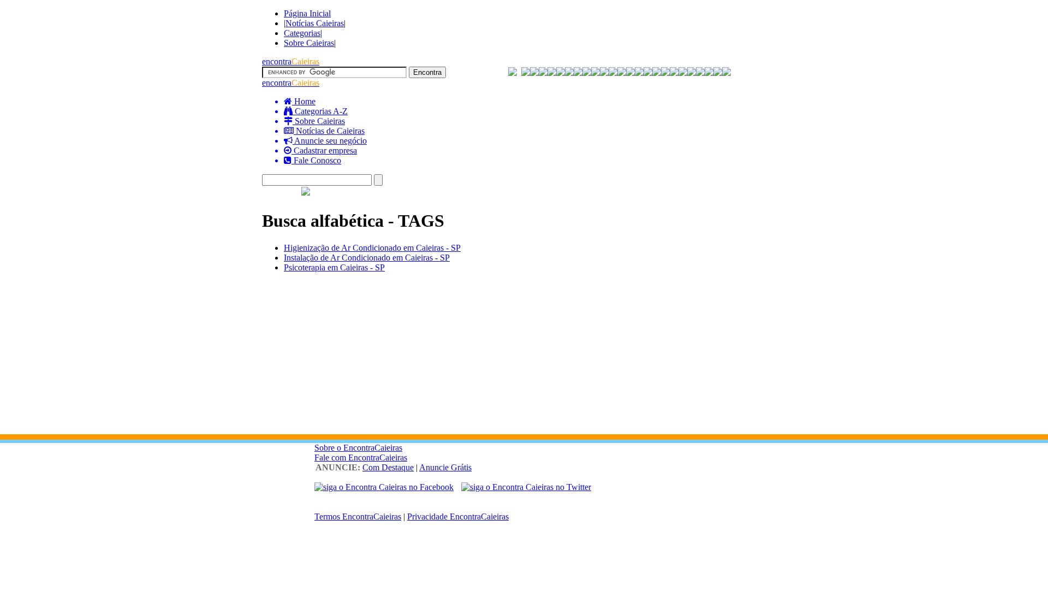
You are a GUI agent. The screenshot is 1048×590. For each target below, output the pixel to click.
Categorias (302, 33)
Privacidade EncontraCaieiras (458, 516)
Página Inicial (307, 13)
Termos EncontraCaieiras (357, 516)
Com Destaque (388, 467)
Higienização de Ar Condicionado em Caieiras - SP (372, 247)
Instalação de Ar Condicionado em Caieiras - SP (367, 257)
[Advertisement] (524, 357)
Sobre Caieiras (309, 43)
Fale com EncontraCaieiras (360, 457)
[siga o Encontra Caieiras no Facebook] (384, 487)
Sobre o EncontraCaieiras (358, 447)
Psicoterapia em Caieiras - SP (334, 267)
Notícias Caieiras (314, 23)
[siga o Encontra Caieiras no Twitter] (526, 487)
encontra (290, 61)
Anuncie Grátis (445, 467)
